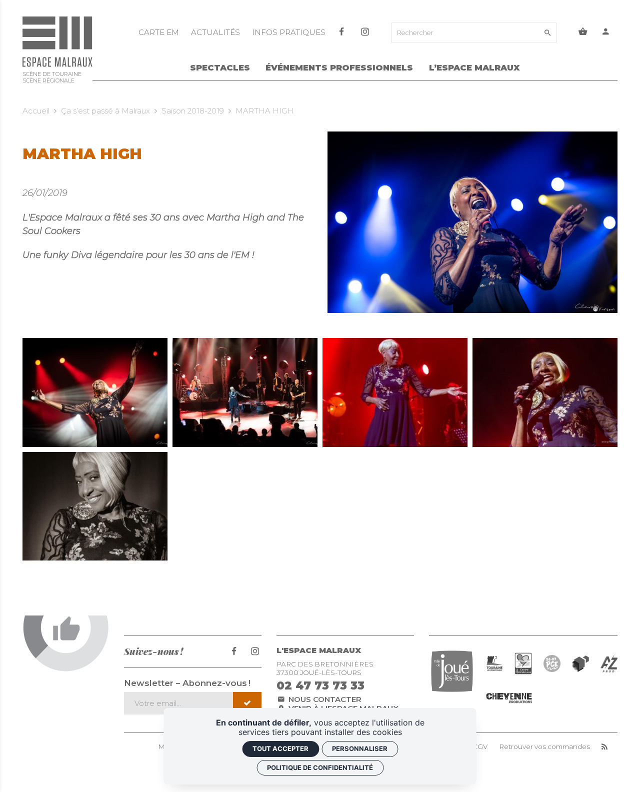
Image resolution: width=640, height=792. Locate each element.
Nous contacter (323, 699)
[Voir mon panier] (583, 33)
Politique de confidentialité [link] (320, 768)
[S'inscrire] (247, 703)
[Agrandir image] (95, 392)
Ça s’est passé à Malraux (105, 111)
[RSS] (605, 746)
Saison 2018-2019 (193, 111)
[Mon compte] (606, 33)
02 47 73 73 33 (320, 685)
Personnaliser (360, 748)
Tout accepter (280, 748)
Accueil (36, 111)
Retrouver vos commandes (544, 746)
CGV (480, 746)
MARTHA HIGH (265, 111)
